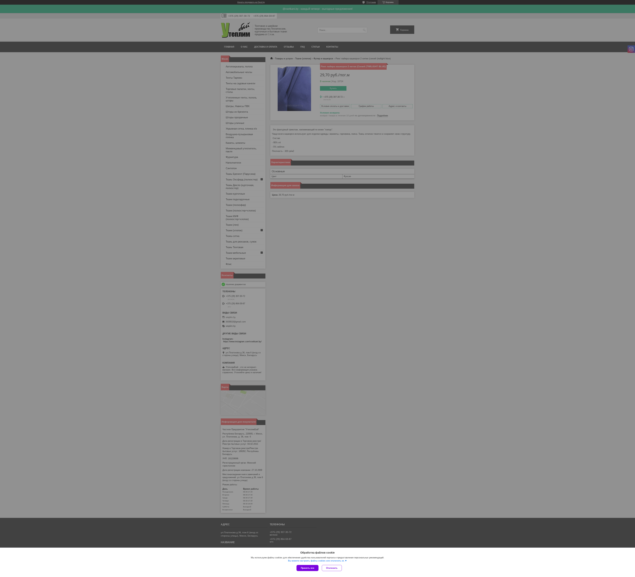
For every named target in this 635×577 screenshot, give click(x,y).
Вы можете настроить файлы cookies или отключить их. (316, 560)
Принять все (307, 568)
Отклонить (332, 568)
